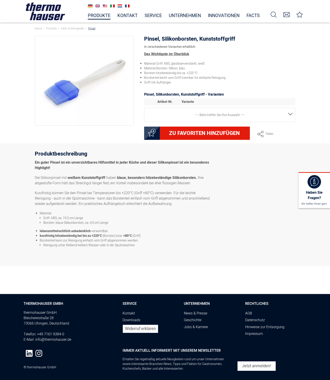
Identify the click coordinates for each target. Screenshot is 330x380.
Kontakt (129, 313)
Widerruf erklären (140, 329)
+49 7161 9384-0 (50, 334)
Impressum (254, 333)
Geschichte (192, 320)
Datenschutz (255, 320)
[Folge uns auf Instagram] (38, 353)
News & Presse (195, 313)
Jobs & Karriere (196, 327)
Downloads (131, 320)
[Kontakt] (286, 14)
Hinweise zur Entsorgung (264, 327)
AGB (248, 313)
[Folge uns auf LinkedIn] (29, 353)
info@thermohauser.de (53, 339)
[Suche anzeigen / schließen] (273, 14)
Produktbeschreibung (61, 154)
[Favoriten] (299, 14)
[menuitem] (273, 14)
